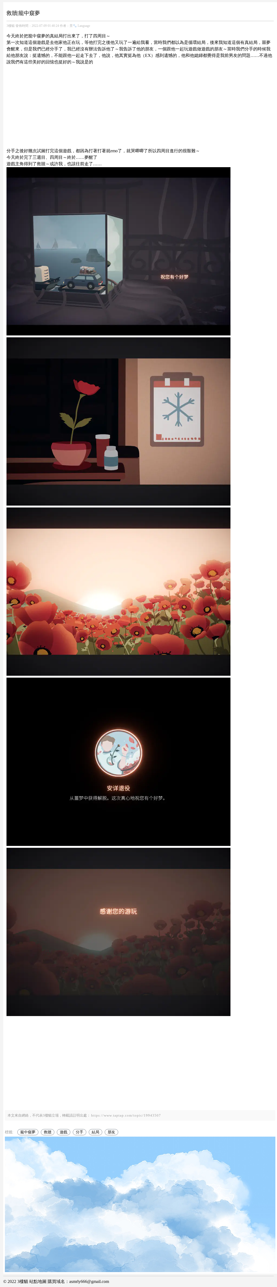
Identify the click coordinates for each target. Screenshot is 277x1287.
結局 (95, 1132)
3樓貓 (10, 26)
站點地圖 (38, 1281)
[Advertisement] (140, 103)
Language (84, 26)
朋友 (111, 1132)
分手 (79, 1132)
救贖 (47, 1132)
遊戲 (63, 1132)
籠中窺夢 (27, 1132)
